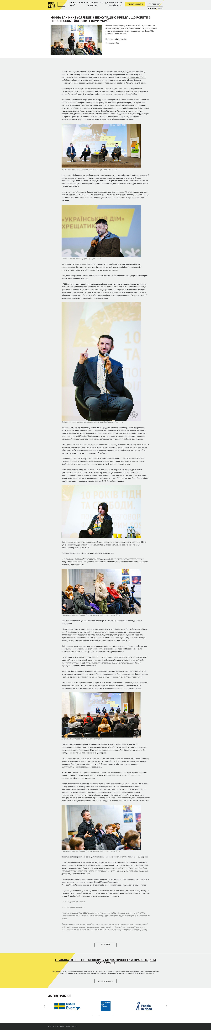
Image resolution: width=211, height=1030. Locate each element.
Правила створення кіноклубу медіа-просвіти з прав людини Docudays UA (105, 961)
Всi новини (105, 945)
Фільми (94, 3)
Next (166, 1006)
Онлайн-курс (115, 5)
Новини (72, 3)
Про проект (84, 3)
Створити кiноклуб (105, 981)
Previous (44, 1006)
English (160, 8)
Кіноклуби (92, 5)
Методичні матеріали (111, 3)
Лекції (72, 5)
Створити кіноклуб (135, 4)
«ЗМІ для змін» (121, 39)
